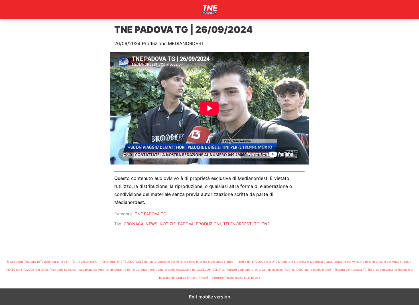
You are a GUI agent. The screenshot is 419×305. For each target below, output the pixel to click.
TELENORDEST (237, 223)
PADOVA (186, 223)
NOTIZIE (168, 223)
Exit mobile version (209, 297)
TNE (266, 223)
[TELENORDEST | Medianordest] (209, 9)
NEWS (151, 223)
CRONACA (133, 223)
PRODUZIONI (208, 223)
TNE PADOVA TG (150, 213)
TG (256, 223)
